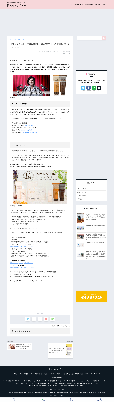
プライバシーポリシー (42, 374)
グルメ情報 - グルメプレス (12, 381)
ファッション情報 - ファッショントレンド (98, 381)
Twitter (83, 90)
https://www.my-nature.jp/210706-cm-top (22, 267)
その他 (79, 199)
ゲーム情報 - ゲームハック (76, 381)
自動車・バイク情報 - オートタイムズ (88, 383)
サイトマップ (96, 374)
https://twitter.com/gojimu (29, 132)
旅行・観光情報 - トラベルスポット (65, 383)
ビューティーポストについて (75, 4)
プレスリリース (65, 326)
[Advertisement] (57, 22)
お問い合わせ (89, 4)
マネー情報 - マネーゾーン (44, 383)
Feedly (94, 90)
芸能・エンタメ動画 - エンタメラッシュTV (74, 385)
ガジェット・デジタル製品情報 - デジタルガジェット (44, 385)
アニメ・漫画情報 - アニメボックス (55, 381)
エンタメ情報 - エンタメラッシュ (32, 381)
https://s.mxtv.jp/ (30, 125)
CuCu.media (82, 195)
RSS (99, 90)
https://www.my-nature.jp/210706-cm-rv (21, 263)
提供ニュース (81, 192)
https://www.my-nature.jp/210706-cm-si (21, 246)
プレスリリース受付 (100, 4)
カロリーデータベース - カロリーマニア (21, 392)
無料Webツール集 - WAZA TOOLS (68, 392)
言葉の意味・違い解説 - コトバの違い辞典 (93, 392)
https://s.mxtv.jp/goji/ (26, 130)
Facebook (89, 90)
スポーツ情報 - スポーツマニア (24, 383)
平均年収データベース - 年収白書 (45, 392)
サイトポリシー (57, 374)
